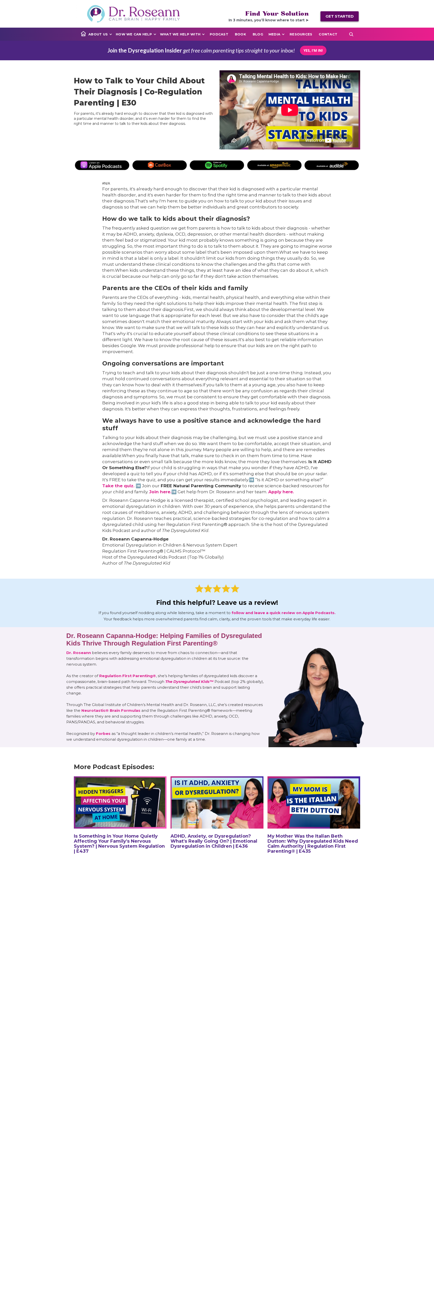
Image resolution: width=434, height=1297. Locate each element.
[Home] (83, 34)
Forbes (103, 733)
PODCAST (219, 34)
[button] (100, 34)
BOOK (240, 34)
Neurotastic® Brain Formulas (110, 710)
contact (328, 34)
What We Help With (180, 34)
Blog (258, 34)
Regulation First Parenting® (127, 675)
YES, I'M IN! (313, 50)
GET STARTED (339, 16)
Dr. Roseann (79, 652)
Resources (301, 34)
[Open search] (351, 34)
